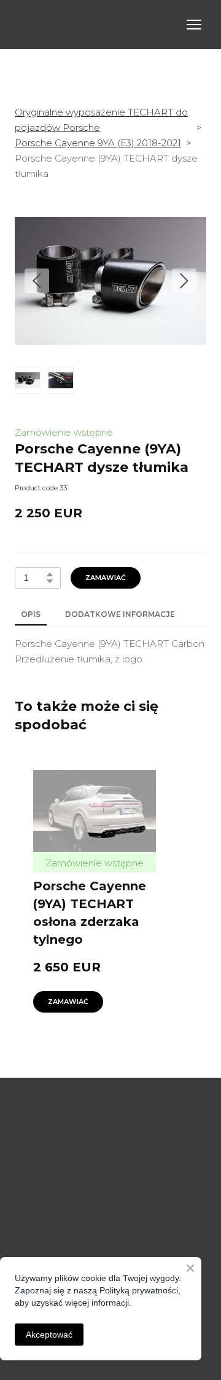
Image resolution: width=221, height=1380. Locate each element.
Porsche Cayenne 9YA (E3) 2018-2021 (98, 143)
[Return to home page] (98, 24)
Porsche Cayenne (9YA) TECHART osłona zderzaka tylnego (89, 913)
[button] (50, 574)
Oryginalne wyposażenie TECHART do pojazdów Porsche (101, 119)
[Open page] (110, 1094)
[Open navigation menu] (194, 24)
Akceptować (49, 1334)
